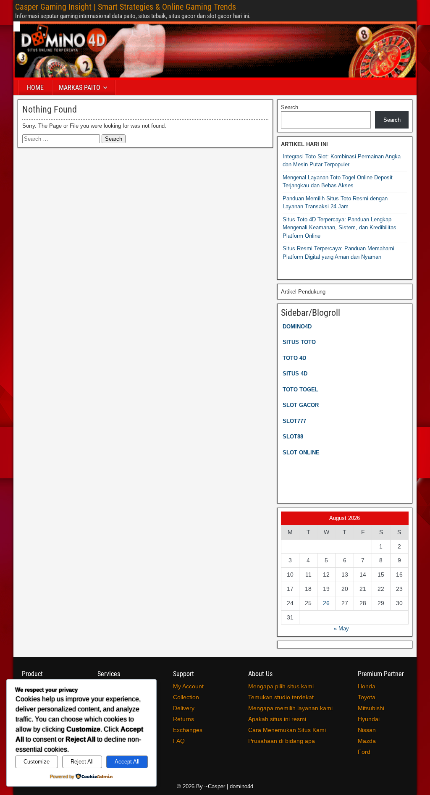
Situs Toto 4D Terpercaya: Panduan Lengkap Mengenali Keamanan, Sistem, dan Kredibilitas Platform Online (339, 227)
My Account (188, 686)
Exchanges (187, 730)
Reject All (82, 761)
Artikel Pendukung (303, 292)
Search (289, 107)
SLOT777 (294, 421)
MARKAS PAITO (79, 88)
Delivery (183, 708)
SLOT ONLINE (301, 452)
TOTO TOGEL (300, 389)
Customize (37, 761)
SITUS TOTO (299, 342)
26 (326, 603)
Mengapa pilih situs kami (281, 686)
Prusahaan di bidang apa (281, 740)
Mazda (367, 740)
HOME (35, 88)
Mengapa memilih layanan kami (290, 708)
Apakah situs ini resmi (277, 719)
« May (341, 628)
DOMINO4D (297, 326)
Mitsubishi (371, 708)
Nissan (367, 730)
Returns (183, 719)
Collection (186, 697)
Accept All (127, 761)
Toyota (366, 697)
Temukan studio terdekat (281, 697)
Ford (364, 751)
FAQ (179, 740)
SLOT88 (293, 436)
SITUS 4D (295, 373)
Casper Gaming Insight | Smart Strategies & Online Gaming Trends (125, 7)
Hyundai (369, 719)
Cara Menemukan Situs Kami (287, 730)
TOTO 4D (294, 358)
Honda (366, 686)
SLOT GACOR (301, 405)
